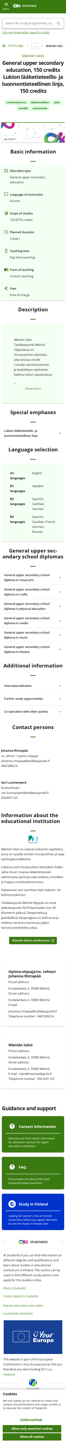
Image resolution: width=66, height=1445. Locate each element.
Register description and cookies (23, 1305)
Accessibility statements (18, 1313)
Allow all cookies (32, 1437)
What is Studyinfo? (14, 1288)
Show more (33, 389)
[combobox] (30, 23)
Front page (15, 45)
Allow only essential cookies (32, 1429)
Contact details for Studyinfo (20, 1296)
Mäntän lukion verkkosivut (31, 940)
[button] (33, 433)
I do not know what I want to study (26, 32)
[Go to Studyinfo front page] (26, 7)
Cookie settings (31, 1420)
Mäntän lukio (33, 55)
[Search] (58, 23)
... (35, 46)
